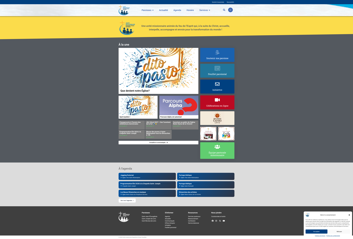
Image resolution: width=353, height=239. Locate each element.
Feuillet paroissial (170, 227)
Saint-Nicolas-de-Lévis (149, 221)
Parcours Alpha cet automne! (171, 117)
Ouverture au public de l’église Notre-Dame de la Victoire (184, 123)
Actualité (163, 10)
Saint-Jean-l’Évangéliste (149, 216)
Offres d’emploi (170, 223)
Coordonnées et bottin (218, 216)
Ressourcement (193, 219)
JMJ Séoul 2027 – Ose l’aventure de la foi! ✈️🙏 (158, 123)
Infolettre (168, 225)
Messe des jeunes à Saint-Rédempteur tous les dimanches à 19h (158, 133)
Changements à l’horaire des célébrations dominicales (130, 123)
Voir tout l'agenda (126, 200)
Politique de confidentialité (333, 235)
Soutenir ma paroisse (218, 2)
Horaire (190, 10)
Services (203, 10)
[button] (349, 215)
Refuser (339, 231)
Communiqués (169, 221)
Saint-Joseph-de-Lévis (149, 219)
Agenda (177, 10)
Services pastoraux (194, 216)
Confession (191, 221)
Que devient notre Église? (135, 90)
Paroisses (146, 10)
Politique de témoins (320, 235)
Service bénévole (193, 223)
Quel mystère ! (125, 117)
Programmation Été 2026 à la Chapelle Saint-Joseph (130, 132)
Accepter (316, 231)
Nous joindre (230, 2)
